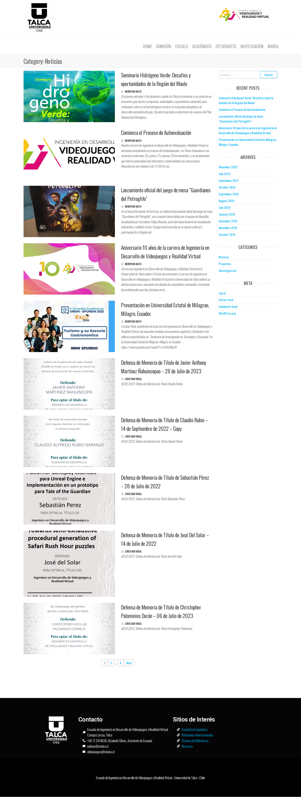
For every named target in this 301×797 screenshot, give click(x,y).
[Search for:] (248, 75)
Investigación (252, 46)
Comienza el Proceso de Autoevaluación (156, 132)
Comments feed (228, 306)
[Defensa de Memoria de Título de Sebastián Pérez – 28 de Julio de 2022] (69, 498)
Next (129, 663)
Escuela (181, 46)
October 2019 (227, 234)
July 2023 (224, 173)
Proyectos (225, 263)
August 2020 (226, 200)
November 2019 (228, 227)
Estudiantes (226, 46)
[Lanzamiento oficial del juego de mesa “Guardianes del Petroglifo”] (69, 211)
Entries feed (226, 299)
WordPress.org (227, 313)
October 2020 (227, 187)
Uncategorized (227, 270)
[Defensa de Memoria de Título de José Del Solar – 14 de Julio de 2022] (69, 563)
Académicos (202, 46)
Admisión (163, 46)
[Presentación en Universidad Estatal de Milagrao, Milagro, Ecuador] (69, 326)
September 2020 (229, 194)
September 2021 (229, 180)
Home (147, 46)
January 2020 (227, 214)
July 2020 (224, 207)
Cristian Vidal (133, 379)
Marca (273, 46)
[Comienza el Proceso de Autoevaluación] (69, 153)
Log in (222, 293)
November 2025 (228, 167)
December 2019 (228, 221)
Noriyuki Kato (133, 91)
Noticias (224, 257)
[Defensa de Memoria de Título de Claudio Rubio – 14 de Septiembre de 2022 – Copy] (69, 441)
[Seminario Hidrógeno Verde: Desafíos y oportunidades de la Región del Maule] (69, 96)
